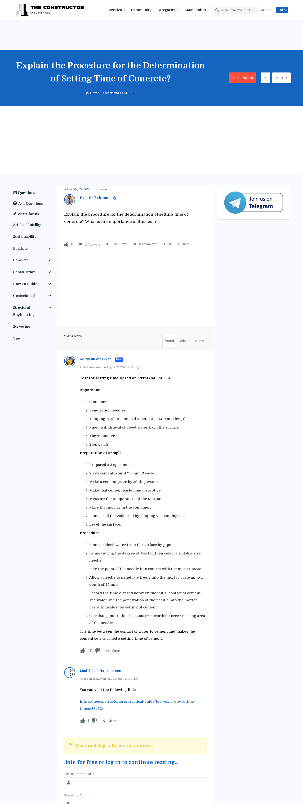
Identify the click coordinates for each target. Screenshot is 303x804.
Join (281, 10)
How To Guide (25, 284)
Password (72, 795)
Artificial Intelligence (30, 225)
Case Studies (195, 10)
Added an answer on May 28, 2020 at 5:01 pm (109, 678)
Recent (199, 341)
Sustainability (24, 236)
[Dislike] (97, 651)
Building (20, 248)
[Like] (66, 244)
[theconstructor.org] (37, 10)
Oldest (184, 341)
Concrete (104, 189)
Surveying (21, 326)
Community (141, 10)
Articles (115, 10)
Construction (24, 272)
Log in (265, 10)
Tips (17, 338)
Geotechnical (24, 296)
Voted (169, 341)
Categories (166, 10)
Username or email (79, 774)
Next (279, 78)
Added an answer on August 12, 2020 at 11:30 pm (111, 367)
